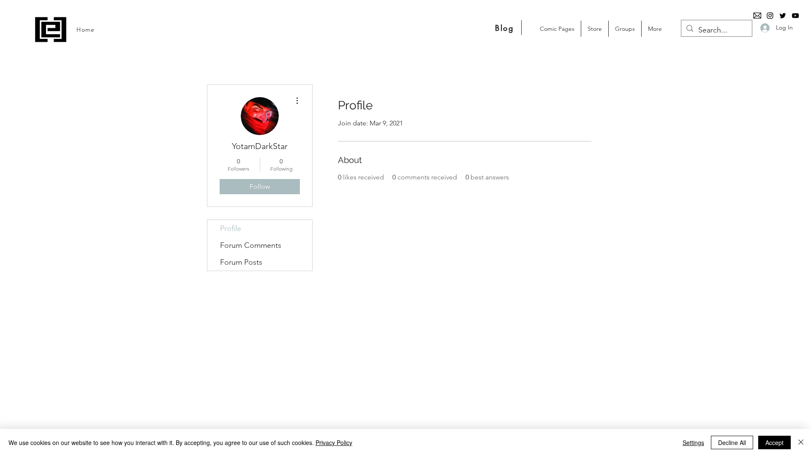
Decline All (732, 442)
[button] (594, 29)
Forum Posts (241, 262)
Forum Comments (250, 245)
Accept (774, 442)
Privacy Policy (334, 442)
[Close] (801, 442)
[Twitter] (782, 15)
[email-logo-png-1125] (757, 15)
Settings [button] (693, 442)
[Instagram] (770, 15)
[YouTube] (795, 15)
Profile (230, 228)
